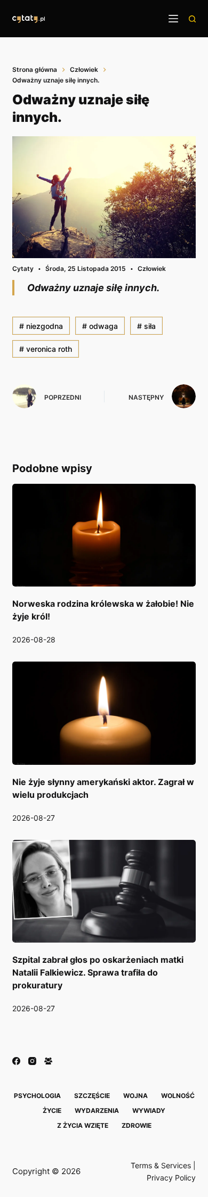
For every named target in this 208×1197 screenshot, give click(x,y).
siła (146, 326)
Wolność (178, 1096)
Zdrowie (136, 1125)
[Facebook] (16, 1061)
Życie (52, 1111)
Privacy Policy (171, 1177)
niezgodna (41, 326)
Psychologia (37, 1096)
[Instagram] (32, 1061)
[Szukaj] (192, 18)
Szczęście (92, 1096)
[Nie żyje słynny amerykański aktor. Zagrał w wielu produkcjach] (103, 713)
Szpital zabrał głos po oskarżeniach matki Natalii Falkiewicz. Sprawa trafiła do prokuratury (97, 972)
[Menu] (173, 18)
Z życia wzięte (82, 1125)
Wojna (135, 1096)
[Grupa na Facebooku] (48, 1061)
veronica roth (45, 348)
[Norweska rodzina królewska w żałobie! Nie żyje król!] (103, 535)
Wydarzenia (97, 1111)
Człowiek (152, 269)
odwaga (100, 326)
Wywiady (148, 1111)
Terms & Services (161, 1165)
